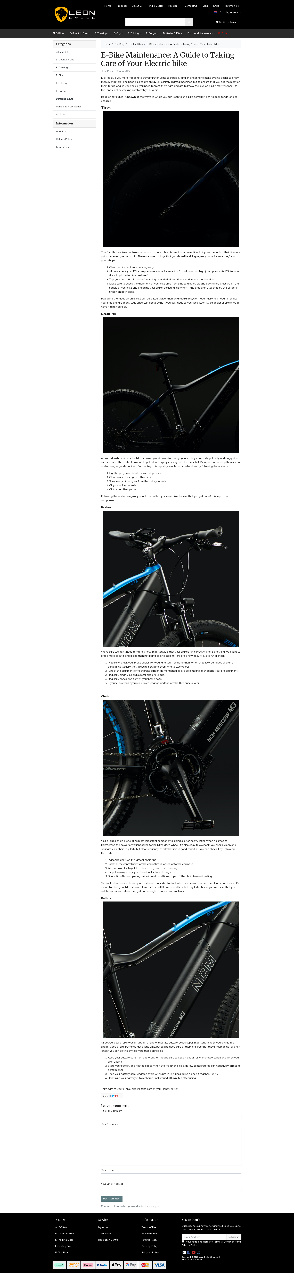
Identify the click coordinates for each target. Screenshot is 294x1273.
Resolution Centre (108, 1239)
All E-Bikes (58, 33)
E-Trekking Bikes (64, 1239)
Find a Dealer (155, 5)
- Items (227, 21)
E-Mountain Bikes (65, 1233)
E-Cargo (151, 33)
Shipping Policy (150, 1252)
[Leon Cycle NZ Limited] (74, 14)
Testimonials (232, 5)
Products (122, 5)
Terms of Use (149, 1227)
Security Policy (150, 1246)
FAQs (216, 5)
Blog (205, 5)
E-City (117, 33)
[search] (189, 22)
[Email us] (184, 1252)
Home (107, 5)
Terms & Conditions (225, 1241)
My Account (232, 12)
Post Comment (111, 1198)
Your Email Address (112, 1183)
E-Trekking (101, 33)
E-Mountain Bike (79, 33)
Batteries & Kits (171, 33)
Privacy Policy (149, 1233)
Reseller (172, 5)
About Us (137, 5)
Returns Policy (64, 139)
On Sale (222, 33)
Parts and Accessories (200, 33)
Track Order (105, 1233)
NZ (219, 12)
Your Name (107, 1170)
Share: (106, 1096)
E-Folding (133, 33)
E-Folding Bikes (63, 1246)
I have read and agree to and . (211, 1243)
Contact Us (191, 5)
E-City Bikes (61, 1252)
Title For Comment (111, 1110)
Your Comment (109, 1124)
